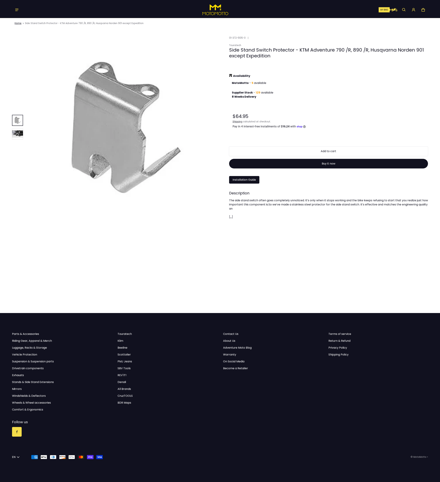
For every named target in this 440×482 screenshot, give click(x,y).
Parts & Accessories (25, 334)
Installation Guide (244, 180)
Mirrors (17, 389)
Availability (241, 76)
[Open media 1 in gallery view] (17, 120)
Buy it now (328, 164)
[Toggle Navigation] (17, 10)
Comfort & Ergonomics (27, 410)
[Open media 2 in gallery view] (17, 134)
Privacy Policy (337, 348)
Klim (120, 341)
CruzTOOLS (125, 396)
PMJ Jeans (125, 361)
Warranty (229, 355)
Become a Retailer (235, 368)
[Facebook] (17, 432)
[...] (231, 217)
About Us (229, 341)
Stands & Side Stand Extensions (33, 382)
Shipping (237, 121)
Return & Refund (339, 341)
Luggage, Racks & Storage (29, 348)
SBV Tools (124, 368)
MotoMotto (419, 457)
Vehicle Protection (24, 355)
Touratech (125, 334)
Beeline (122, 348)
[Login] (413, 10)
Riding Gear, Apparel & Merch (32, 341)
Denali (122, 382)
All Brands (124, 389)
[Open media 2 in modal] (124, 127)
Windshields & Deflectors (29, 396)
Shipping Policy (338, 355)
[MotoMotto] (203, 9)
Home (18, 23)
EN (13, 457)
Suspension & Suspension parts (33, 361)
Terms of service (339, 334)
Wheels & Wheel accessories (31, 403)
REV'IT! (122, 375)
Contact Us (230, 334)
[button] (404, 10)
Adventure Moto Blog (237, 348)
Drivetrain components (28, 368)
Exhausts (18, 375)
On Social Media (233, 361)
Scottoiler (124, 355)
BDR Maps (124, 403)
